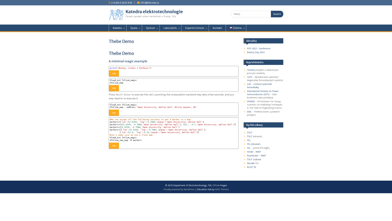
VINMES (251, 101)
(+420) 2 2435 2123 (121, 2)
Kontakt (217, 28)
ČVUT (250, 132)
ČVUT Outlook (254, 159)
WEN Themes (222, 189)
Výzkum (150, 28)
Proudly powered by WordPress (179, 189)
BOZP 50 (251, 167)
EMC (249, 111)
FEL (249, 140)
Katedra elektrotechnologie (154, 11)
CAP (249, 84)
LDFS (249, 77)
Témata (251, 69)
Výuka (133, 28)
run (114, 73)
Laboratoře (170, 28)
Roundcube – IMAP (256, 155)
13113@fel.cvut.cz (149, 2)
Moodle (251, 163)
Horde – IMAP (254, 151)
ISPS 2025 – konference (259, 48)
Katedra (117, 28)
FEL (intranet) (253, 144)
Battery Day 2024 (255, 52)
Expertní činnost (194, 28)
